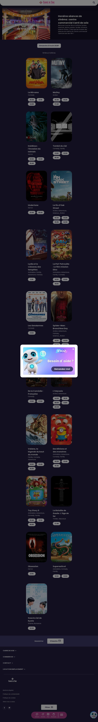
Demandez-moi (62, 369)
